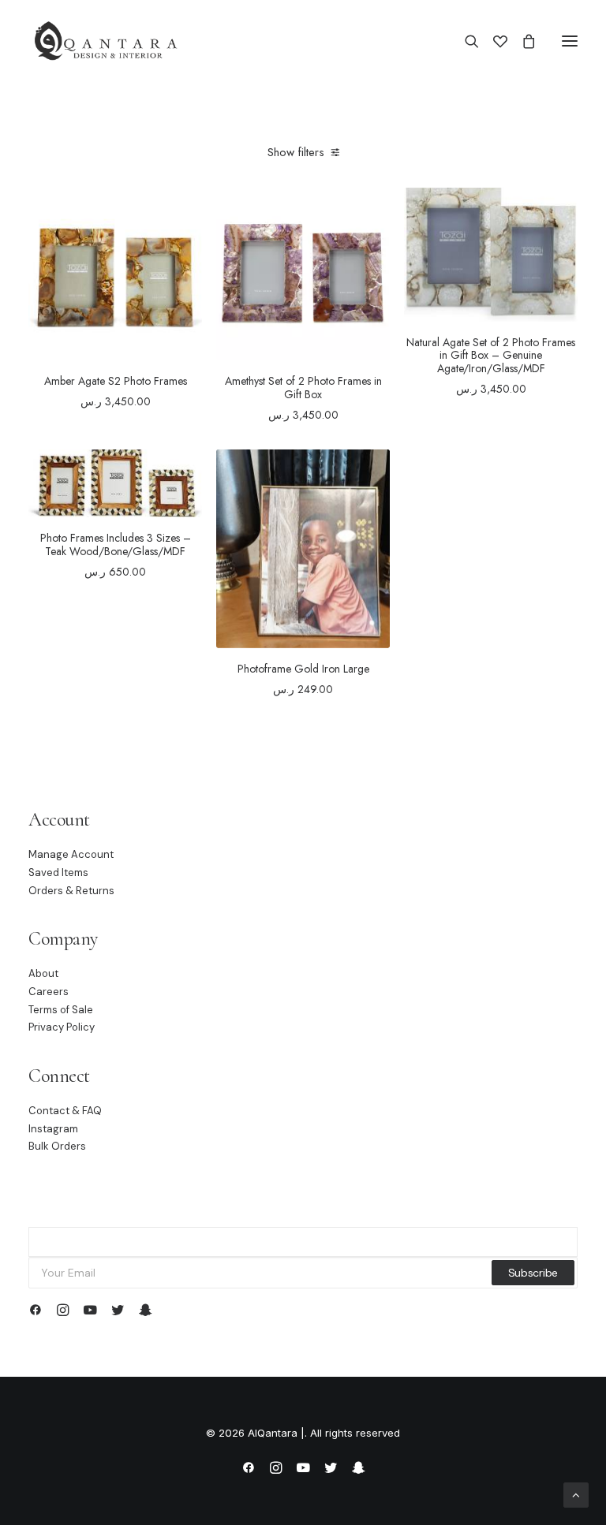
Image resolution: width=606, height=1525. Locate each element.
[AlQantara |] (105, 41)
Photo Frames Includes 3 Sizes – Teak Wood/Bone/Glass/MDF (115, 544)
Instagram (53, 1128)
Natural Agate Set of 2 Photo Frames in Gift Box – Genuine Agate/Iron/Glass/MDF (490, 355)
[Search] (465, 41)
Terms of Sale (60, 1009)
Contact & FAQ (65, 1110)
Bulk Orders (57, 1146)
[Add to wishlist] (183, 213)
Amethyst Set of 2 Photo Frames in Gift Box (303, 387)
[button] (569, 41)
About (43, 973)
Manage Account (71, 854)
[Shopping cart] (521, 41)
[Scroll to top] (576, 1493)
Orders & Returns (71, 890)
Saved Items (58, 872)
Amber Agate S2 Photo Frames (115, 381)
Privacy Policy (61, 1027)
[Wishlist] (493, 41)
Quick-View (183, 230)
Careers (48, 991)
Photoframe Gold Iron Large (303, 669)
